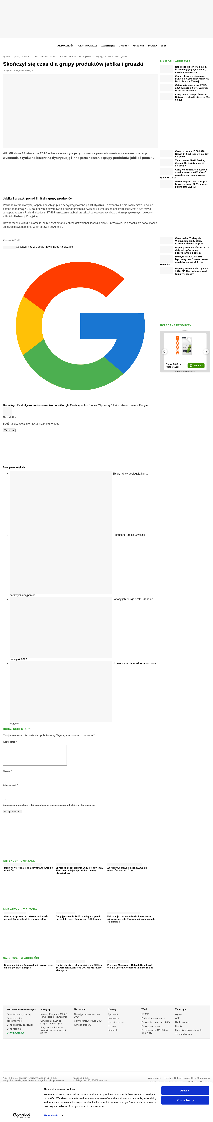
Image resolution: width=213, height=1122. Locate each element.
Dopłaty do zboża (150, 1026)
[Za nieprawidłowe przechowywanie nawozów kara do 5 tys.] (124, 863)
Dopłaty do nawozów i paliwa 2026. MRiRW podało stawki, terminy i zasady (191, 271)
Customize (183, 1100)
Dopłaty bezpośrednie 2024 (155, 1022)
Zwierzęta (108, 45)
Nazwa (7, 771)
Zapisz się (9, 430)
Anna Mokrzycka (26, 71)
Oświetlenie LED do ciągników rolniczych (51, 1022)
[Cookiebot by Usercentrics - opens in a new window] (21, 1115)
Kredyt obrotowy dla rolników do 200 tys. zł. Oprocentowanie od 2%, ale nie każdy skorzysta (79, 968)
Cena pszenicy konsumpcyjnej (14, 1019)
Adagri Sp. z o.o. (48, 1078)
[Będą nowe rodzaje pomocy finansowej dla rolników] (23, 863)
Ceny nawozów (15, 1032)
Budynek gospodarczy (153, 1018)
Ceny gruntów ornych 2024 (88, 1020)
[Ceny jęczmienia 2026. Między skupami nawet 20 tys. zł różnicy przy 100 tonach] (65, 912)
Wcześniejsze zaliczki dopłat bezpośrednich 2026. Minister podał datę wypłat (192, 184)
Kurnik (178, 1026)
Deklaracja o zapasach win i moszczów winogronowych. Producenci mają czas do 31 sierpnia (131, 919)
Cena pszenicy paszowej (20, 1024)
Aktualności (65, 45)
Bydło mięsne (182, 1022)
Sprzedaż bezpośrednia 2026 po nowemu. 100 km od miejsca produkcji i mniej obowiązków (79, 870)
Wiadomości (154, 1078)
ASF (177, 1018)
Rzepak (112, 1026)
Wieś (164, 45)
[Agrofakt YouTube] (199, 45)
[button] (206, 45)
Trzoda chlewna (183, 1034)
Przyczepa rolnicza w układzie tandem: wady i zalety (53, 1030)
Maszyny (138, 45)
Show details (51, 1115)
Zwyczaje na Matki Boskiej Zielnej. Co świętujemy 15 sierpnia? (190, 163)
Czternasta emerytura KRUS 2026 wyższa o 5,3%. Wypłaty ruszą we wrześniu (191, 88)
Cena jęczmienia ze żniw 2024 (87, 1015)
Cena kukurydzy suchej (19, 1014)
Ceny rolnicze (87, 45)
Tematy (167, 1078)
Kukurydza (113, 1018)
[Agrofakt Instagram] (191, 45)
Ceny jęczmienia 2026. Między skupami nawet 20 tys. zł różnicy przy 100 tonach (78, 917)
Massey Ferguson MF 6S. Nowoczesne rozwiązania (54, 1015)
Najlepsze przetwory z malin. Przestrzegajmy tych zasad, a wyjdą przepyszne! (191, 69)
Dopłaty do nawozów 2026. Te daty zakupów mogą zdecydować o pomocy (192, 250)
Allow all (185, 1090)
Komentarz (10, 742)
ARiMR (145, 1014)
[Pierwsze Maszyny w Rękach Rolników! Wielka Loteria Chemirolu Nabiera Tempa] (118, 961)
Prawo (152, 45)
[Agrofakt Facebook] (183, 45)
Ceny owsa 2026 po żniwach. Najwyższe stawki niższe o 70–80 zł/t (192, 97)
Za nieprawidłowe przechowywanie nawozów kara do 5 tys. (127, 869)
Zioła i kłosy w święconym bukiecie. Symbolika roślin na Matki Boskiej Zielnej (192, 79)
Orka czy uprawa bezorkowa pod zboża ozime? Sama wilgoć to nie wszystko (26, 917)
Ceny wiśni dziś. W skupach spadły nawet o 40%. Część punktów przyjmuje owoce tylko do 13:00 (183, 173)
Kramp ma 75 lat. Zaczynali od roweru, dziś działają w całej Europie (28, 966)
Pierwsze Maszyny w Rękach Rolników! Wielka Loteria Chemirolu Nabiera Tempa (130, 966)
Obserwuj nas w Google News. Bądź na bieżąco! (45, 246)
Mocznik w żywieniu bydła (188, 1030)
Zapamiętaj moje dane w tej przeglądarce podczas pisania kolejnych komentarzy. (49, 805)
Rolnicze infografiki (184, 1078)
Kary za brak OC (83, 1024)
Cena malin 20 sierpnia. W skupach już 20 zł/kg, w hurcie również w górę (189, 241)
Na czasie (79, 1009)
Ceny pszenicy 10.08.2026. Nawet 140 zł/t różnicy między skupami (192, 154)
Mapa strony (203, 1078)
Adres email (10, 785)
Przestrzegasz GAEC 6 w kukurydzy (154, 1031)
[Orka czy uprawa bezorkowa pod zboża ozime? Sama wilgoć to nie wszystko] (15, 912)
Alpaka (178, 1014)
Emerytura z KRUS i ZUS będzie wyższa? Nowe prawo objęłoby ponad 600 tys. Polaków (184, 260)
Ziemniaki (113, 1030)
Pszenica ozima (116, 1022)
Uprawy (124, 45)
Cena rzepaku (14, 1028)
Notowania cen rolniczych (21, 1009)
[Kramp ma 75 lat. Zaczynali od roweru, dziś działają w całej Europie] (11, 961)
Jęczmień (113, 1014)
